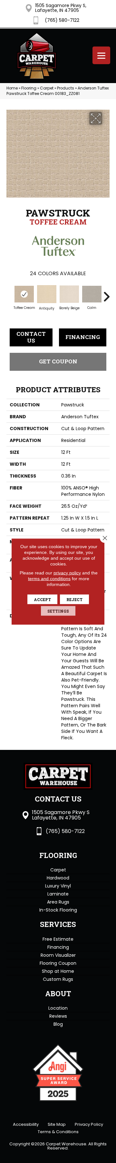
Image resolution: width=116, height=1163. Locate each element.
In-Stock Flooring (58, 910)
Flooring (28, 88)
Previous (10, 293)
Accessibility (26, 1124)
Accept (42, 599)
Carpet (46, 88)
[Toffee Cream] (24, 294)
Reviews (58, 1016)
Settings (58, 611)
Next (106, 293)
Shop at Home (58, 971)
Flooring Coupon (58, 963)
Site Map (57, 1124)
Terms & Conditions (58, 1132)
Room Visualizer (58, 955)
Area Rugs (58, 902)
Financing (82, 337)
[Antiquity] (46, 294)
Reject (74, 599)
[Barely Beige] (69, 294)
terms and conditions (49, 578)
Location (58, 1008)
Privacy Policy (89, 1124)
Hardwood (58, 878)
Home (12, 88)
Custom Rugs (58, 979)
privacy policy (67, 572)
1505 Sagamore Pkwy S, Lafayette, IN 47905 (60, 7)
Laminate (58, 894)
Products (65, 88)
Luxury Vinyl (58, 886)
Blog (58, 1024)
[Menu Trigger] (101, 55)
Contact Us (31, 337)
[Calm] (92, 294)
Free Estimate (58, 939)
